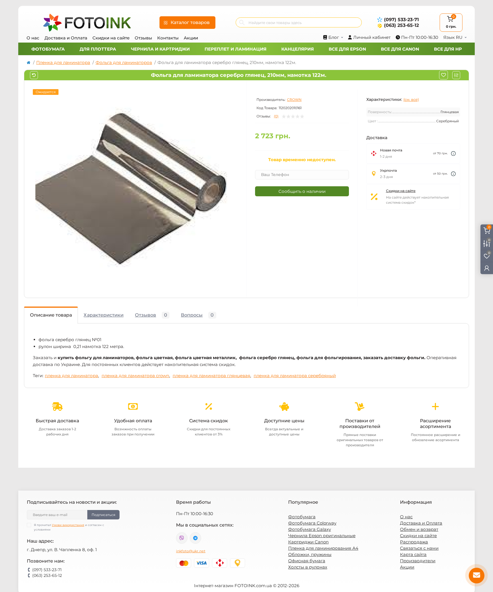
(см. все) (411, 99)
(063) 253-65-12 (401, 25)
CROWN (294, 99)
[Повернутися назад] (34, 75)
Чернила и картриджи (160, 49)
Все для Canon (400, 49)
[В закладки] (443, 75)
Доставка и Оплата (66, 38)
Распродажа (414, 542)
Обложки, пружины (310, 554)
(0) (276, 116)
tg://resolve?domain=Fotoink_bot (195, 538)
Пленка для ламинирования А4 (323, 548)
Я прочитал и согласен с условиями (69, 527)
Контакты (168, 38)
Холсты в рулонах (307, 567)
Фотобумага (48, 49)
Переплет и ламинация (235, 49)
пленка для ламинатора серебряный (295, 375)
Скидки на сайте (111, 38)
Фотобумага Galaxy (309, 529)
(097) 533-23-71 (401, 19)
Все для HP (448, 49)
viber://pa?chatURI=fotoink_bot (181, 538)
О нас (33, 38)
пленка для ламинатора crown (135, 375)
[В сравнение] (456, 75)
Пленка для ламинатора (63, 62)
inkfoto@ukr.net (190, 551)
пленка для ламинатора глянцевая (211, 375)
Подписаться (103, 515)
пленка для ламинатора (71, 375)
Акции (191, 38)
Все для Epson (347, 49)
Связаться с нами (419, 548)
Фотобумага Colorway (312, 523)
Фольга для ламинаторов (124, 62)
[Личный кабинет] (486, 268)
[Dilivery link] (453, 153)
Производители (417, 560)
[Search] (242, 22)
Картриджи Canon (308, 542)
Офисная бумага (306, 560)
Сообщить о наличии (302, 191)
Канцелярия (297, 49)
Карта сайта (413, 554)
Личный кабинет (372, 37)
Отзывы (143, 38)
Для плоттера (98, 49)
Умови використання (68, 525)
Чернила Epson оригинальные (321, 535)
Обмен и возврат (419, 529)
